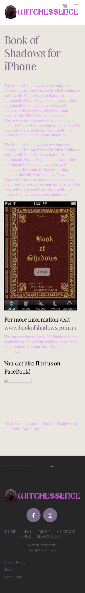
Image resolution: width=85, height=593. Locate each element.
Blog (27, 531)
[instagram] (50, 515)
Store (25, 536)
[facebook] (34, 515)
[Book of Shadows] (18, 381)
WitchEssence (40, 545)
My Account (13, 577)
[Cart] (64, 6)
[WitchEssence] (41, 17)
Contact (66, 531)
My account (49, 536)
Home (11, 531)
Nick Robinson (47, 550)
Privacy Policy (14, 562)
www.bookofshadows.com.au (40, 327)
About (45, 531)
